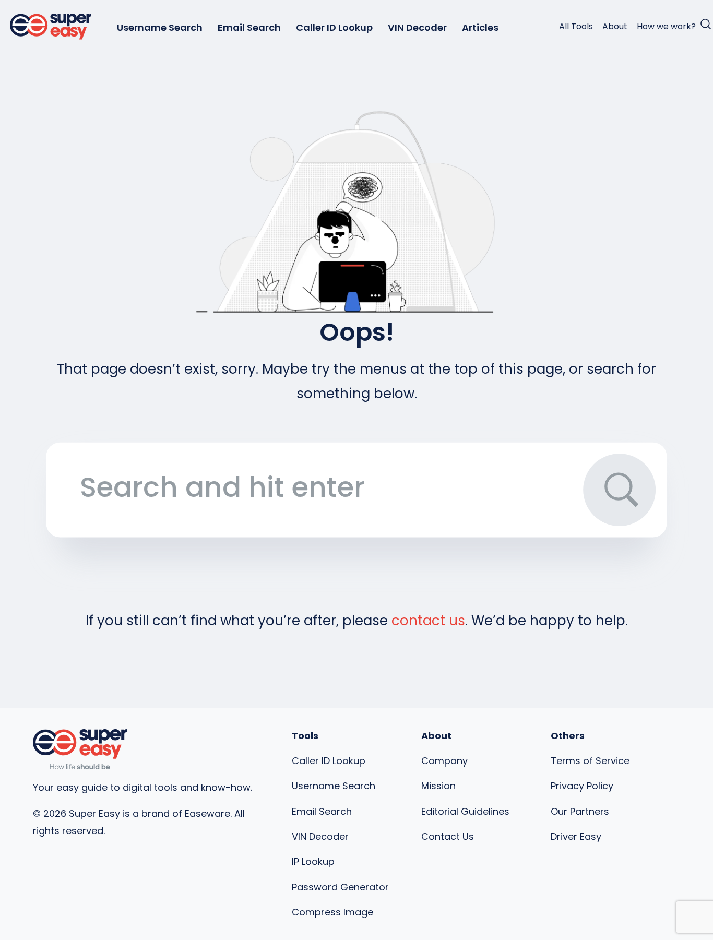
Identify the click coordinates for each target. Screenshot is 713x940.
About (614, 26)
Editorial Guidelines (465, 811)
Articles (480, 27)
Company (444, 760)
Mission (438, 785)
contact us (428, 620)
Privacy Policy (582, 785)
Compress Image (332, 912)
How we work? (666, 26)
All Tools (576, 26)
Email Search (249, 27)
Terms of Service (590, 760)
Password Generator (340, 887)
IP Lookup (313, 861)
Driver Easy (576, 836)
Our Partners (580, 811)
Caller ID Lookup (334, 27)
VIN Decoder (417, 27)
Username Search (160, 27)
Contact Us (447, 836)
